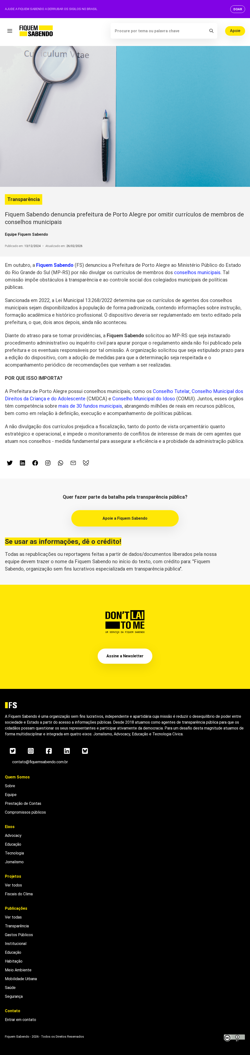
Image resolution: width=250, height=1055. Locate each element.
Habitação (13, 961)
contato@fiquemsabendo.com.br (40, 762)
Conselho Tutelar (171, 391)
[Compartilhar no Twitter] (10, 463)
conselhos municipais (197, 272)
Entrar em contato (20, 1019)
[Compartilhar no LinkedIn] (22, 463)
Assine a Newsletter (125, 656)
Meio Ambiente (18, 970)
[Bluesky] (85, 751)
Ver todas (13, 917)
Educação (13, 844)
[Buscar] (211, 31)
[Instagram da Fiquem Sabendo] (48, 463)
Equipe (11, 794)
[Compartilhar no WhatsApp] (60, 463)
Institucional (15, 943)
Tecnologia (14, 853)
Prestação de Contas (23, 803)
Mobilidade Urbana (21, 978)
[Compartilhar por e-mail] (73, 463)
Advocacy (13, 835)
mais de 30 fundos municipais (90, 406)
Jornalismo (14, 862)
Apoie (235, 30)
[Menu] (10, 31)
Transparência (23, 199)
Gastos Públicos (19, 934)
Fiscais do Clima (19, 894)
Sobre (10, 786)
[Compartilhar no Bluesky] (86, 463)
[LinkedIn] (67, 751)
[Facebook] (49, 751)
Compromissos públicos (25, 812)
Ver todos (13, 885)
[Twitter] (13, 751)
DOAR (237, 9)
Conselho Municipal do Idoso (144, 399)
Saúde (10, 987)
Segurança (14, 996)
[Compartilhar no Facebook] (35, 463)
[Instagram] (31, 751)
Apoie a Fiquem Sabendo (125, 518)
